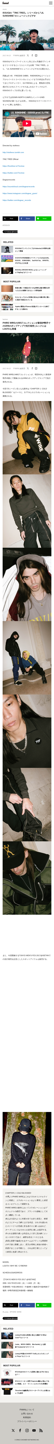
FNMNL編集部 (19, 55)
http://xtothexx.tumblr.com (13, 152)
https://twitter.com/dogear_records (17, 200)
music (5, 9)
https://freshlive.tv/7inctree (13, 166)
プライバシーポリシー (27, 1421)
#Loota (5, 1312)
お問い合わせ (27, 1414)
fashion (5, 319)
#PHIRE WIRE (15, 1312)
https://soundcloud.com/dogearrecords (19, 186)
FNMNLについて (27, 1410)
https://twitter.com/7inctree (13, 173)
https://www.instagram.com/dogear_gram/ (20, 193)
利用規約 (27, 1417)
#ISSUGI (6, 225)
